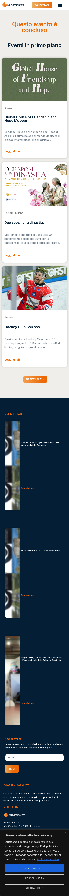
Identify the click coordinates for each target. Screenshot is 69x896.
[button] (60, 5)
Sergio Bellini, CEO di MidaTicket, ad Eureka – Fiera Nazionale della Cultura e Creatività (42, 659)
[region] (34, 862)
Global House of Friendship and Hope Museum (30, 119)
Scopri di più (10, 806)
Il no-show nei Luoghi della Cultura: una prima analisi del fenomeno (40, 444)
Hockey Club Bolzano (22, 327)
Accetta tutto (34, 868)
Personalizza (34, 878)
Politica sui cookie (48, 859)
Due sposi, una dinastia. (24, 222)
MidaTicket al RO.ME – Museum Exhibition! (41, 551)
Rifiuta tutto (34, 888)
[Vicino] (65, 832)
